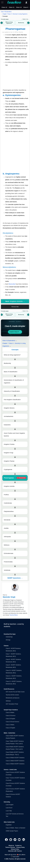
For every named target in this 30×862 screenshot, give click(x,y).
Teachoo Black (13, 615)
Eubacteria (7, 425)
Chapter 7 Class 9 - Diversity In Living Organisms (15, 14)
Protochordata (8, 562)
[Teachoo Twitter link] (15, 839)
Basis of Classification (10, 371)
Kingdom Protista (9, 444)
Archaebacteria (8, 416)
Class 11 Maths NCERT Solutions (15, 760)
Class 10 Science (10, 715)
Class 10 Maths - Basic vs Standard (15, 828)
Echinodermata (8, 553)
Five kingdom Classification (12, 399)
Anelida (6, 528)
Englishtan (9, 824)
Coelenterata (8, 503)
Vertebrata (7, 570)
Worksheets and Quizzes (12, 698)
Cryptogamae (8, 469)
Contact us (18, 845)
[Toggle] (3, 2)
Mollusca (6, 545)
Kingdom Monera (9, 408)
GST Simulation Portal (12, 704)
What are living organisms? (12, 355)
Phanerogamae (15, 478)
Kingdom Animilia (9, 486)
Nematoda (7, 520)
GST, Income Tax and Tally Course (15, 691)
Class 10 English (10, 718)
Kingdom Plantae (9, 461)
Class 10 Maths (10, 712)
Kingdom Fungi (8, 452)
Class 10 (19, 7)
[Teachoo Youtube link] (19, 839)
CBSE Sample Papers (12, 831)
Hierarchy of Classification (12, 391)
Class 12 (4, 7)
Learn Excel (9, 807)
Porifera (6, 494)
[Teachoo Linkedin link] (23, 839)
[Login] (26, 2)
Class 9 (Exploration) (6, 11)
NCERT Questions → (15, 578)
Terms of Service (10, 847)
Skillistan (8, 701)
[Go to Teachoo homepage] (14, 2)
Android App (9, 636)
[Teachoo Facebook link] (6, 839)
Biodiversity (7, 363)
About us (11, 845)
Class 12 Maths (10, 724)
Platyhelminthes (9, 511)
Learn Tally (9, 810)
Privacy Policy (20, 847)
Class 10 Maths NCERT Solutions (15, 757)
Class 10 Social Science (12, 721)
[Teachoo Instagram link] (10, 839)
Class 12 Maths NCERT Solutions (15, 763)
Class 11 (11, 7)
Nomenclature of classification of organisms (14, 381)
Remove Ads (15, 306)
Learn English (9, 804)
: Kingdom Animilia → (15, 301)
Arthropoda (7, 536)
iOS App (8, 640)
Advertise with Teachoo (15, 851)
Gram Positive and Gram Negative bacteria (14, 434)
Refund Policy (15, 849)
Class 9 (25, 7)
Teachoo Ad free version (12, 694)
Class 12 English (10, 727)
